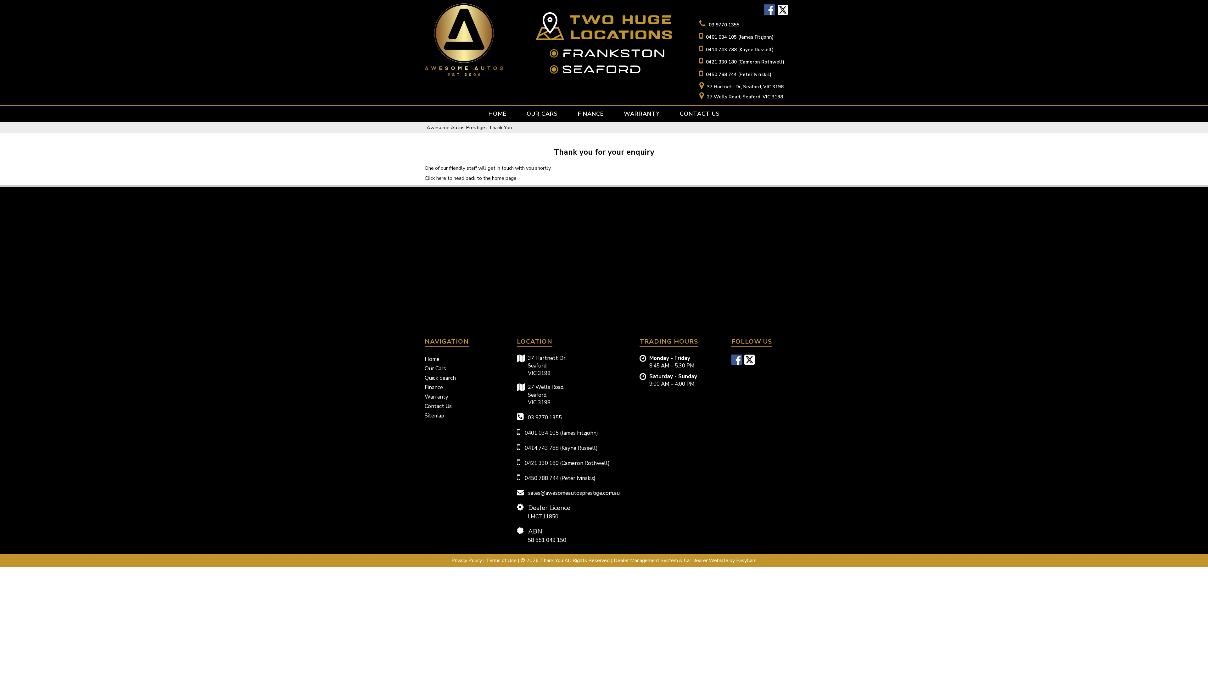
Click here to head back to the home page (471, 178)
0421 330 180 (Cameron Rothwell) (745, 62)
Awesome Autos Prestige (456, 127)
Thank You (500, 127)
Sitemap (434, 415)
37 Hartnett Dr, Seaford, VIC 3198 (745, 87)
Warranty (642, 114)
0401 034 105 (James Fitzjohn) (740, 37)
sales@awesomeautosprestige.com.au (573, 493)
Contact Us (700, 114)
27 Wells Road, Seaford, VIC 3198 (745, 97)
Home (497, 114)
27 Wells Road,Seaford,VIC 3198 (546, 395)
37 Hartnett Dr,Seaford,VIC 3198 (547, 366)
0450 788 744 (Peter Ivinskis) (738, 74)
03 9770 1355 (724, 25)
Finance (591, 114)
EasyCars (746, 560)
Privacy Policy (467, 560)
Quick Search (440, 378)
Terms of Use (502, 560)
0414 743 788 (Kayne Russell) (740, 50)
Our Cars (542, 114)
